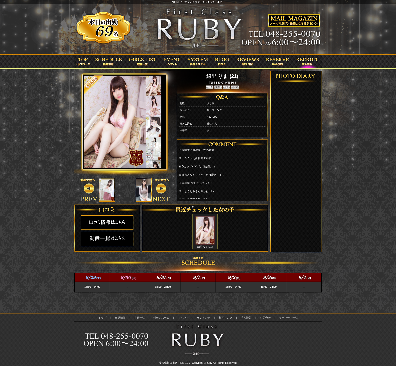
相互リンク (225, 317)
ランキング (203, 317)
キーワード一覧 (288, 317)
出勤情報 (120, 317)
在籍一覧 (139, 317)
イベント (183, 317)
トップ (102, 317)
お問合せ (265, 317)
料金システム (161, 317)
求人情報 (246, 317)
